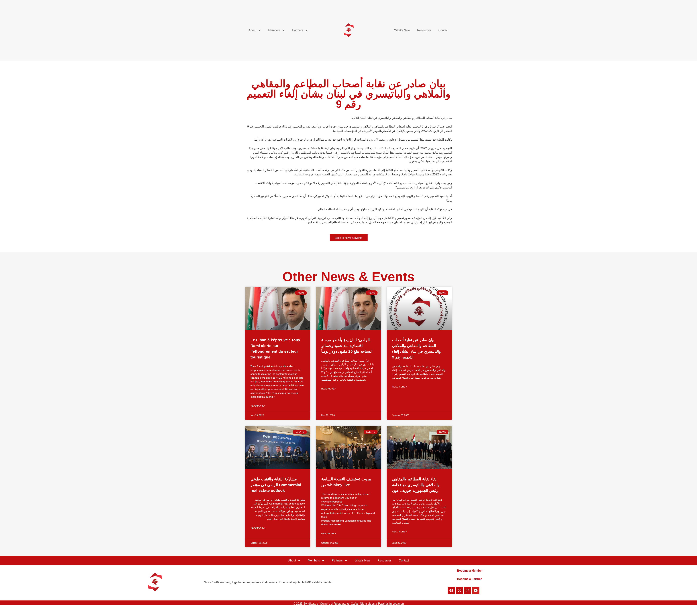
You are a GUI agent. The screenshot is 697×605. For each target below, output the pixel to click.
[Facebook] (451, 590)
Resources (424, 30)
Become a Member (470, 570)
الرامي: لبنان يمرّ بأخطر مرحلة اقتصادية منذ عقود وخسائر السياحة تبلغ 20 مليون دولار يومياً (346, 345)
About (252, 30)
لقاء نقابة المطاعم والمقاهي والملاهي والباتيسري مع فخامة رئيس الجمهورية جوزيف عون (415, 485)
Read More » (258, 406)
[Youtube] (475, 590)
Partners (297, 30)
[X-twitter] (459, 590)
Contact (443, 30)
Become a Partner (469, 579)
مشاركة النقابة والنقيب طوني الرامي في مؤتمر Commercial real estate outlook (275, 485)
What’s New (402, 30)
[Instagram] (467, 590)
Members (274, 30)
